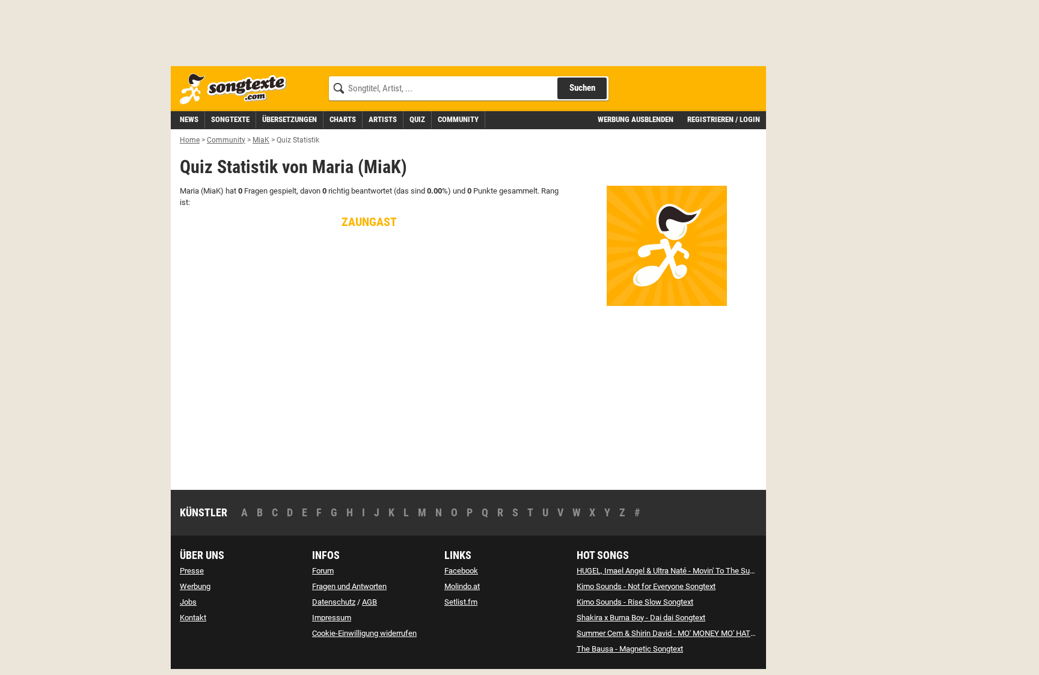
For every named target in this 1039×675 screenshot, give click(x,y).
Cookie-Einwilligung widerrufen (364, 633)
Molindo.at (462, 586)
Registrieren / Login (723, 119)
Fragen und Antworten (349, 586)
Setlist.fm (460, 601)
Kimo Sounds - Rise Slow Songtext (635, 601)
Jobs (188, 601)
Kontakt (193, 617)
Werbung (195, 586)
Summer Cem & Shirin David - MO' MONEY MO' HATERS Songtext (686, 633)
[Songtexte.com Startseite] (237, 89)
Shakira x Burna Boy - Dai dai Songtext (641, 617)
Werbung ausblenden (635, 119)
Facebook (461, 570)
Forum (323, 570)
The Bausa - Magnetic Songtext (630, 648)
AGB (369, 601)
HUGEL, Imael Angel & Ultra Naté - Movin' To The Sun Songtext (681, 570)
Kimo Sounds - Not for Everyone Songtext (646, 586)
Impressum (331, 617)
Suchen (582, 87)
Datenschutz (333, 601)
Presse (192, 570)
